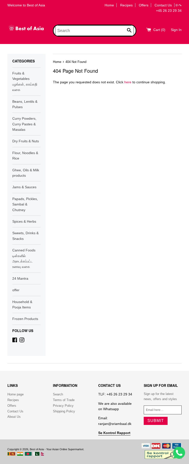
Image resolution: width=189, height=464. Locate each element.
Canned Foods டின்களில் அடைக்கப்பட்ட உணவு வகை (23, 258)
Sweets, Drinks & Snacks (25, 235)
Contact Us (163, 5)
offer (15, 290)
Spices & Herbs (24, 221)
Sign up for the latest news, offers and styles (160, 396)
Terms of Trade (64, 400)
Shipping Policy (64, 411)
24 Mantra (20, 278)
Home (109, 5)
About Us (14, 417)
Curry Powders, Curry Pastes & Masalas (24, 123)
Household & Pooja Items (22, 304)
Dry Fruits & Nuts (25, 141)
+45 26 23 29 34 (169, 11)
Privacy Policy (63, 405)
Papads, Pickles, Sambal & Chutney (25, 204)
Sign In (176, 30)
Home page (15, 394)
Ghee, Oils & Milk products (25, 172)
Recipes (126, 5)
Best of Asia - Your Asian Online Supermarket (56, 449)
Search (58, 394)
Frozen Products (25, 319)
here (127, 82)
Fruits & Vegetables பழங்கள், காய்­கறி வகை (24, 81)
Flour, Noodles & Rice (25, 155)
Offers (143, 5)
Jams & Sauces (24, 187)
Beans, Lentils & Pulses (24, 104)
